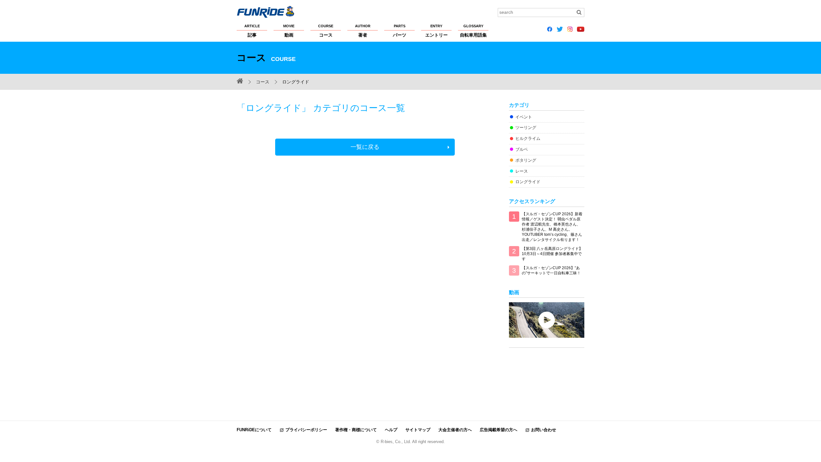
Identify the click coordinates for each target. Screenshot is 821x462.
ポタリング (525, 160)
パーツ (399, 31)
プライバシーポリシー (306, 429)
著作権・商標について (356, 429)
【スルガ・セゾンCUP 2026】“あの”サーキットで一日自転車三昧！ (551, 270)
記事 (252, 31)
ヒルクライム (527, 138)
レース (521, 171)
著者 (362, 31)
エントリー (436, 31)
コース (325, 31)
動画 (288, 31)
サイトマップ (417, 429)
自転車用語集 (473, 31)
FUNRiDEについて (254, 429)
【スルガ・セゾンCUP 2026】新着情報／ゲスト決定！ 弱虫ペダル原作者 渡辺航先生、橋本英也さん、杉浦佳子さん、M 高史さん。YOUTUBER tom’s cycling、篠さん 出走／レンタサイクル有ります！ (552, 227)
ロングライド (527, 181)
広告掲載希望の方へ (498, 429)
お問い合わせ (543, 429)
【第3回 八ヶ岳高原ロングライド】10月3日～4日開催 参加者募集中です (552, 253)
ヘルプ (391, 429)
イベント (523, 117)
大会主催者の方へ (455, 429)
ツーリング (525, 127)
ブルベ (521, 149)
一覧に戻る (365, 147)
